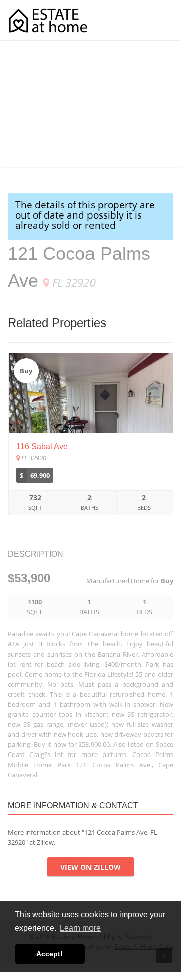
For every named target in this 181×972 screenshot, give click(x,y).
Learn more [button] (80, 928)
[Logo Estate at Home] (48, 20)
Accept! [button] (49, 954)
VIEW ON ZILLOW (90, 867)
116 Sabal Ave (42, 446)
